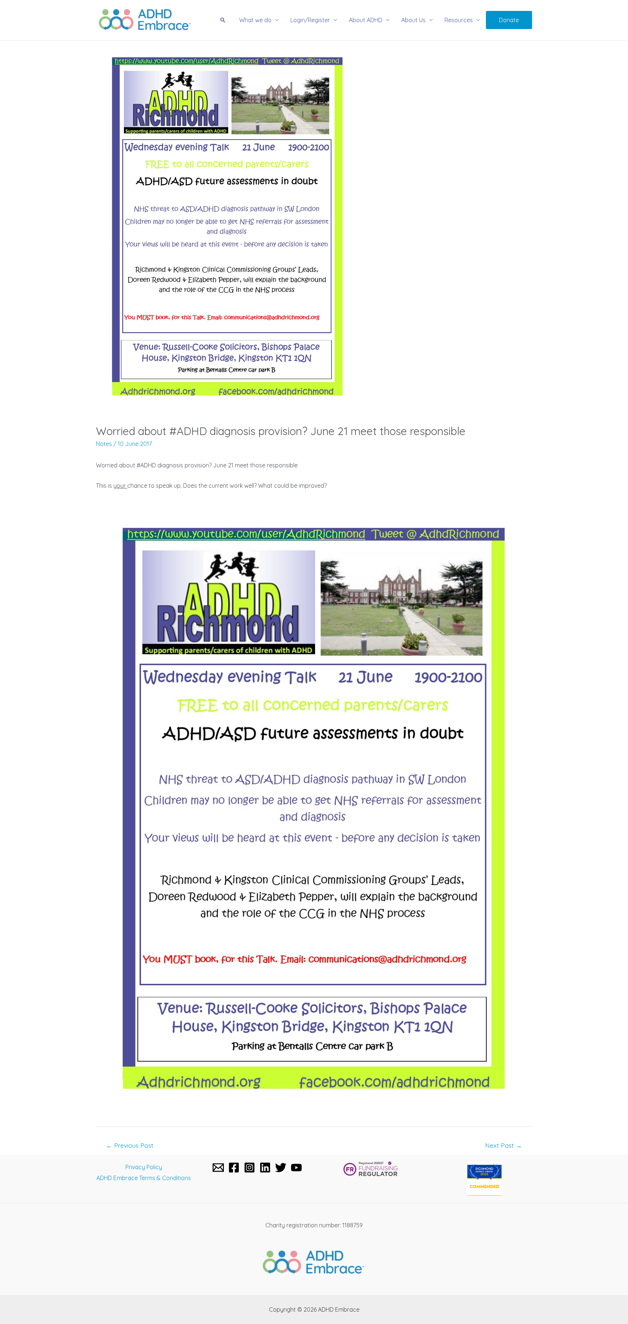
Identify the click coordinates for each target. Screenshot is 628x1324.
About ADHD (365, 20)
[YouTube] (296, 1167)
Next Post (503, 1145)
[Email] (218, 1167)
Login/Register (310, 20)
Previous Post (129, 1145)
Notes (104, 443)
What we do (255, 20)
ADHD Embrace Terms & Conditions (143, 1178)
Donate (509, 20)
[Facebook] (233, 1167)
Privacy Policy (143, 1167)
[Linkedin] (265, 1167)
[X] (280, 1167)
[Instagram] (249, 1167)
